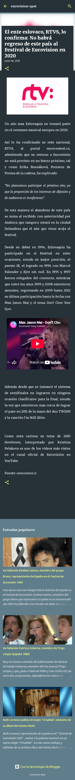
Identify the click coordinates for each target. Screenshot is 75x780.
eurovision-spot (23, 6)
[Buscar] (69, 6)
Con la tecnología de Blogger (39, 766)
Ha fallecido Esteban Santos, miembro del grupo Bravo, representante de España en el (33, 576)
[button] (7, 68)
